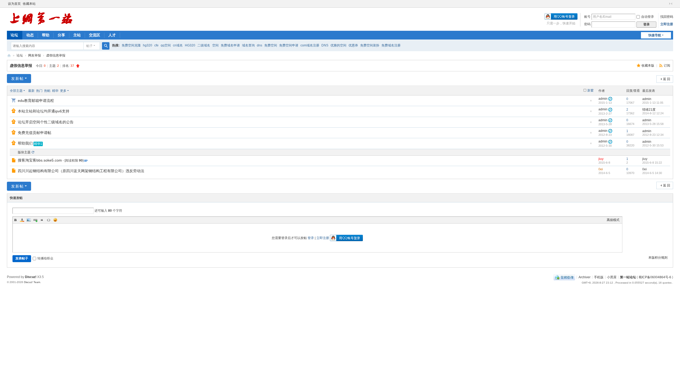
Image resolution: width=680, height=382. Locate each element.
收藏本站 (29, 4)
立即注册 (666, 24)
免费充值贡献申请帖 (34, 133)
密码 (587, 24)
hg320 (147, 45)
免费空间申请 (288, 45)
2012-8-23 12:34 (653, 134)
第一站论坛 (9, 55)
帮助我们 (25, 143)
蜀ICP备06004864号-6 (655, 277)
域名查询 (248, 45)
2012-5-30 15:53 (653, 145)
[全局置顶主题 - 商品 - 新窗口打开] (14, 101)
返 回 (666, 79)
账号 (587, 17)
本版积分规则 (658, 257)
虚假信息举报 (55, 55)
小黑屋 (612, 277)
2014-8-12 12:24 (653, 113)
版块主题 (24, 152)
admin (602, 99)
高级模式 (613, 220)
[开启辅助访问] (665, 3)
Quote (42, 220)
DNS (324, 45)
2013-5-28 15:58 (653, 123)
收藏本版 (648, 65)
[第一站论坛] (41, 19)
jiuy (601, 159)
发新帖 (17, 78)
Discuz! (30, 277)
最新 (31, 91)
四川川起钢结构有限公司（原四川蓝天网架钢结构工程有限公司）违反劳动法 (81, 171)
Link (35, 220)
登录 (311, 238)
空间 (215, 45)
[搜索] (105, 46)
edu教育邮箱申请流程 (36, 100)
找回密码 (666, 17)
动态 (30, 35)
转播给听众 (45, 258)
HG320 (190, 45)
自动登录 (647, 17)
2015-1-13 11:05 (652, 102)
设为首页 (14, 4)
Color (22, 220)
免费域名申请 (230, 45)
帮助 (45, 35)
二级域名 (203, 45)
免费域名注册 (391, 45)
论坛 (14, 35)
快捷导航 (654, 35)
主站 (77, 35)
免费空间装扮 (369, 45)
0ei (600, 169)
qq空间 (166, 45)
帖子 (89, 46)
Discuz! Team (32, 282)
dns (259, 45)
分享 (61, 35)
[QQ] (564, 277)
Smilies (55, 220)
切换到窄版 (670, 3)
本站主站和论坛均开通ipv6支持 (43, 111)
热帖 (47, 91)
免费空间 (270, 45)
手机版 (599, 277)
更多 (63, 91)
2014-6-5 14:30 (652, 173)
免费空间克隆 (131, 45)
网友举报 (34, 55)
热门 (39, 91)
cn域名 (178, 45)
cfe (156, 45)
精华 (55, 91)
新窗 (590, 90)
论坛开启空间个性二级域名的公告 (46, 122)
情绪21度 (649, 109)
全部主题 (16, 91)
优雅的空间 (338, 45)
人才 (112, 35)
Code (48, 220)
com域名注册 (309, 45)
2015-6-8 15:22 (652, 162)
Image (28, 220)
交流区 (94, 35)
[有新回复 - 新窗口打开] (14, 161)
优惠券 (353, 45)
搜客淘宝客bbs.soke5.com (40, 160)
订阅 (667, 65)
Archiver (584, 277)
